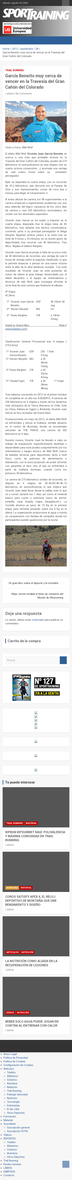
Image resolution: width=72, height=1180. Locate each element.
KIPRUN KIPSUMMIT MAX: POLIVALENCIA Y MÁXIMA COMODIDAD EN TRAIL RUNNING (35, 836)
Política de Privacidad (15, 1057)
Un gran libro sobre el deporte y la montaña (33, 583)
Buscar (63, 660)
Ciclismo (12, 1079)
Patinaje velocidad (17, 1094)
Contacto (8, 1175)
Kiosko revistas (12, 1164)
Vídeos (10, 1012)
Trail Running (14, 70)
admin (10, 93)
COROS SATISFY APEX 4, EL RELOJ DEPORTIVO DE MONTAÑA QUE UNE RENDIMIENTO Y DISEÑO (31, 901)
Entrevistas (13, 1105)
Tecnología (13, 1101)
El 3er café (13, 1109)
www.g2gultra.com (15, 329)
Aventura (12, 888)
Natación (12, 1087)
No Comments (24, 93)
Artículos (12, 952)
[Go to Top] (65, 1164)
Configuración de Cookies (18, 1065)
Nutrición (27, 952)
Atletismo (12, 1076)
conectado (38, 619)
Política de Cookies (14, 1061)
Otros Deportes (16, 1112)
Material (31, 823)
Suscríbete (9, 1123)
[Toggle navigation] (7, 40)
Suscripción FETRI (17, 1131)
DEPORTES (9, 1138)
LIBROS (7, 1168)
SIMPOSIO (9, 1171)
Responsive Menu (65, 3)
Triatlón (11, 1072)
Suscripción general (18, 1127)
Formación (9, 1116)
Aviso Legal (10, 1054)
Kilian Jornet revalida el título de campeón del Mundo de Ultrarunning (37, 595)
